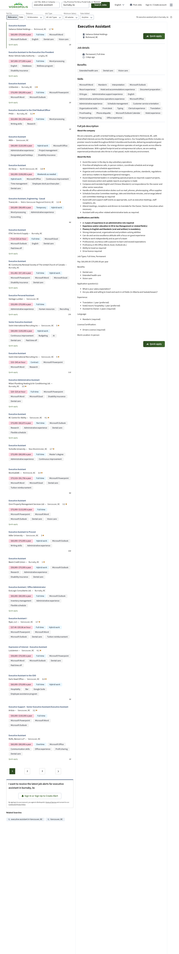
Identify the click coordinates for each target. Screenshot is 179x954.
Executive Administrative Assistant (24, 380)
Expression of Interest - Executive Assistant (28, 647)
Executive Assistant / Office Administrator (27, 587)
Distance (29, 13)
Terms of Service (51, 802)
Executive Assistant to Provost (22, 532)
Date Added (85, 13)
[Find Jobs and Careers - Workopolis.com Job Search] (18, 5)
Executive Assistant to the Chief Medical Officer (29, 110)
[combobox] (46, 5)
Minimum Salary (70, 13)
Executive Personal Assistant (21, 295)
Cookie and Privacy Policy (17, 805)
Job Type (48, 13)
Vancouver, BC (56, 819)
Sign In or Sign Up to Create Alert (41, 795)
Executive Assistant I (18, 618)
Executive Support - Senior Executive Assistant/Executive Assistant (38, 707)
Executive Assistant (17, 26)
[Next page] (58, 771)
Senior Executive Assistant (20, 322)
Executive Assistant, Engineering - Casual (27, 198)
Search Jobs (100, 4)
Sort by (9, 13)
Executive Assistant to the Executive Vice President (31, 52)
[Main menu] (171, 5)
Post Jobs (137, 5)
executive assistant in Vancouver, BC (26, 819)
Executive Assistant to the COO (22, 675)
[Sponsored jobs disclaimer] (171, 17)
